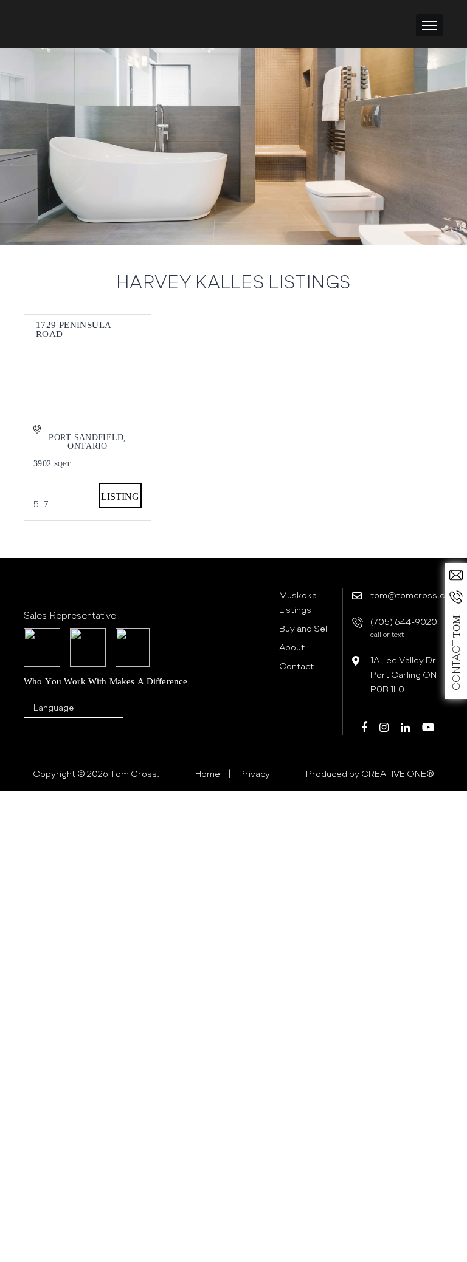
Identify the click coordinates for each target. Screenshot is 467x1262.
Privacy (254, 773)
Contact (296, 666)
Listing (120, 496)
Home (207, 773)
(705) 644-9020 (403, 627)
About (292, 647)
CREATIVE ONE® (396, 773)
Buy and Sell (304, 628)
